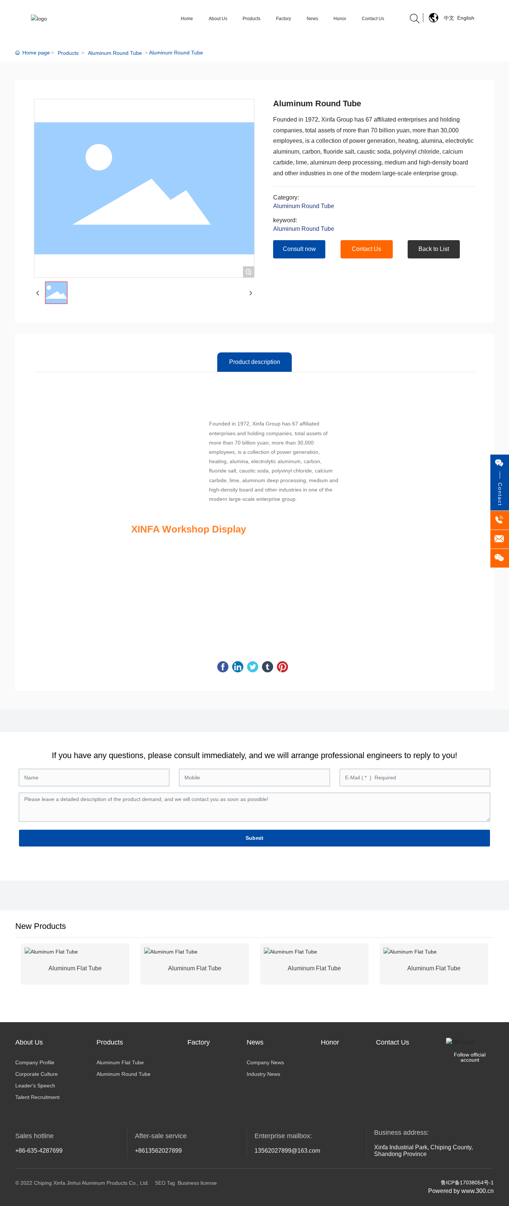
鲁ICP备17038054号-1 (467, 1182)
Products (68, 53)
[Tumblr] (267, 666)
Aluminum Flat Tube (75, 968)
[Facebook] (222, 666)
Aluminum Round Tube (115, 53)
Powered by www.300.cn (461, 1191)
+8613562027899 (158, 1150)
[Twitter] (252, 666)
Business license (197, 1183)
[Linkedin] (237, 666)
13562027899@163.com (287, 1150)
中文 (449, 18)
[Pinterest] (282, 666)
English (465, 18)
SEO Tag (165, 1183)
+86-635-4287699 (39, 1150)
